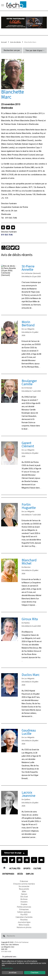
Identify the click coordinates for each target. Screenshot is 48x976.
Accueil (4, 42)
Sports (26, 868)
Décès (20, 874)
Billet (24, 892)
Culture (37, 868)
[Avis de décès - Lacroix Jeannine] (24, 815)
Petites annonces (24, 907)
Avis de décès (15, 42)
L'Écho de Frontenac (21, 942)
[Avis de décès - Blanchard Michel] (24, 582)
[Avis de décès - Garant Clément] (24, 465)
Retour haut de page (12, 853)
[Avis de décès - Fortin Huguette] (24, 525)
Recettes (24, 920)
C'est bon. (35, 973)
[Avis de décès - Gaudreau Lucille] (24, 754)
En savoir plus (7, 968)
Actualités (14, 868)
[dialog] (24, 967)
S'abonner (24, 881)
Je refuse (12, 973)
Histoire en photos (24, 927)
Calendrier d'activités (24, 917)
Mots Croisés (24, 925)
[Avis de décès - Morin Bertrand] (24, 344)
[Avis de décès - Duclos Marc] (24, 695)
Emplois (30, 874)
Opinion (24, 894)
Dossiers (24, 902)
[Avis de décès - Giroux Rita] (24, 640)
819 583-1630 (6, 951)
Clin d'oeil (24, 897)
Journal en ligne (24, 922)
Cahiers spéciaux (24, 912)
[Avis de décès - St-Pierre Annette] (24, 287)
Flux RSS (24, 915)
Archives (24, 899)
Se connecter (24, 886)
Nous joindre (24, 889)
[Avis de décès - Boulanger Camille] (24, 405)
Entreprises (8, 874)
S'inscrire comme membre (24, 884)
